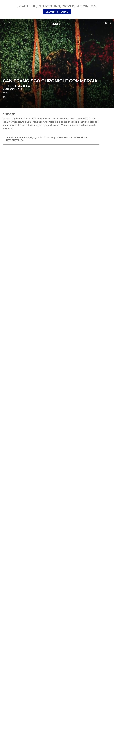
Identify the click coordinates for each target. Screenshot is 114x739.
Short (5, 92)
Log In (107, 23)
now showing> (14, 140)
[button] (4, 23)
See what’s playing (57, 11)
